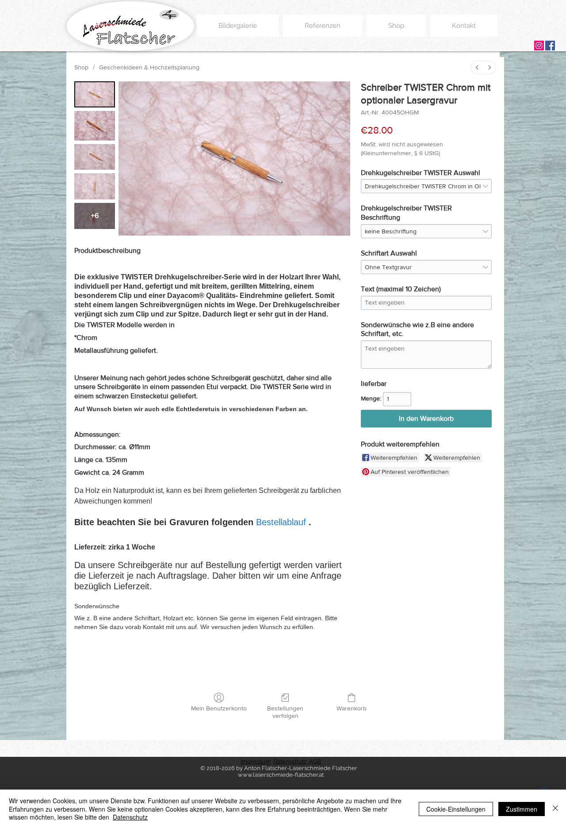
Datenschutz (130, 817)
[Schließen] (555, 809)
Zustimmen (521, 809)
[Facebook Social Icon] (550, 45)
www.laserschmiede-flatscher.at (281, 774)
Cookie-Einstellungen (456, 809)
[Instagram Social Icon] (539, 45)
